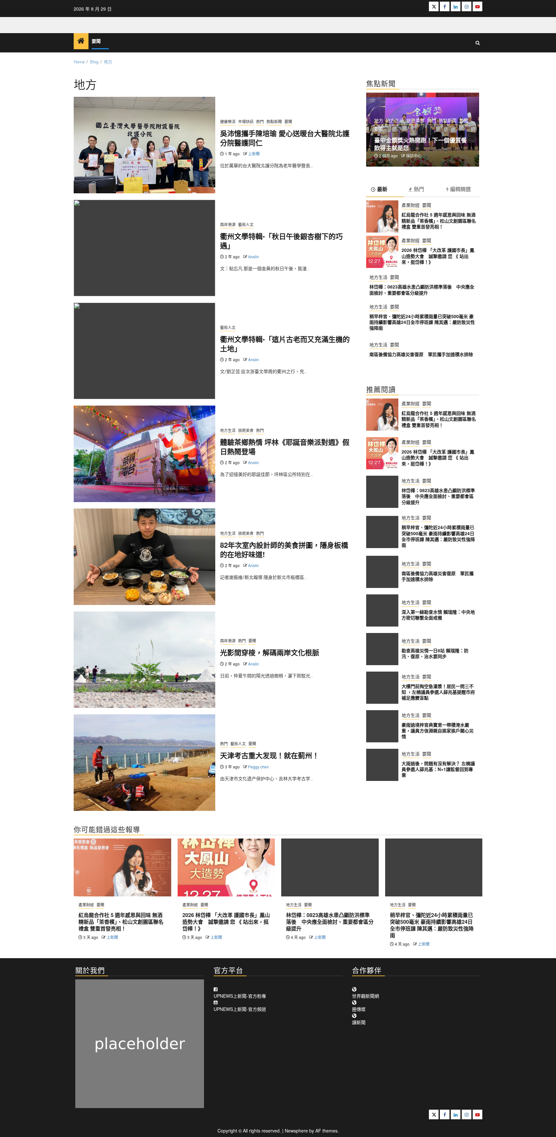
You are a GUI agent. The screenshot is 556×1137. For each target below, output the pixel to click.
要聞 (96, 41)
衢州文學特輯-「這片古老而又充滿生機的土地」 (285, 343)
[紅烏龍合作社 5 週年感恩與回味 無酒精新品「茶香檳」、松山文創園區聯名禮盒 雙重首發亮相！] (382, 216)
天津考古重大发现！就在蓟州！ (269, 755)
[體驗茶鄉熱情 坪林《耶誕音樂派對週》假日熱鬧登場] (144, 454)
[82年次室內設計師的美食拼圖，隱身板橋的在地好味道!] (144, 557)
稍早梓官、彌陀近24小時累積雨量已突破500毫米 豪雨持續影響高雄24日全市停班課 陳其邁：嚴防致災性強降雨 (422, 322)
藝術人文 (246, 224)
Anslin (253, 256)
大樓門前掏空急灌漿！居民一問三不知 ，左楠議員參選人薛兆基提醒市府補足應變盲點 (438, 692)
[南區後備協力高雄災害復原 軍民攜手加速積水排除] (382, 572)
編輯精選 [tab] (460, 189)
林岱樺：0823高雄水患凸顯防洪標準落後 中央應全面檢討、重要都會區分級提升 (421, 289)
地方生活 (228, 430)
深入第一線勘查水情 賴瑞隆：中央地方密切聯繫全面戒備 (438, 615)
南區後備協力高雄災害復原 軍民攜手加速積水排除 (421, 354)
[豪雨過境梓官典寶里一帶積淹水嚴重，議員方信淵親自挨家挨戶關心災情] (382, 726)
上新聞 (254, 153)
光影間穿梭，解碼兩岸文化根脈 (269, 652)
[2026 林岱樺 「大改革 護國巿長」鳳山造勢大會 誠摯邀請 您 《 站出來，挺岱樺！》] (382, 252)
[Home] (81, 40)
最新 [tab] (382, 189)
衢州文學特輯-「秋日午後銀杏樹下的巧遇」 (281, 241)
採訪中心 (414, 155)
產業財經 (411, 205)
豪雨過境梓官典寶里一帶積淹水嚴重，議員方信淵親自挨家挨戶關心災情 (438, 730)
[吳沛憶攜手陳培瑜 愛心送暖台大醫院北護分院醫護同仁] (144, 145)
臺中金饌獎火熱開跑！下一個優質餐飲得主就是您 (420, 144)
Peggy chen (258, 766)
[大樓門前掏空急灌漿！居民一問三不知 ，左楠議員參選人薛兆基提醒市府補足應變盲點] (382, 688)
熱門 (260, 121)
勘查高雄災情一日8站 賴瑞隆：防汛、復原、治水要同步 (435, 653)
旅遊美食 (246, 430)
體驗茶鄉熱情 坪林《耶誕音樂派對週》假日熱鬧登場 (284, 446)
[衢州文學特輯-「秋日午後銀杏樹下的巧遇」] (144, 248)
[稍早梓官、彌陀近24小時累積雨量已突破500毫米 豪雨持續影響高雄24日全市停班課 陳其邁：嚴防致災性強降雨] (382, 532)
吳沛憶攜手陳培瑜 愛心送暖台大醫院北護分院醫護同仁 (284, 138)
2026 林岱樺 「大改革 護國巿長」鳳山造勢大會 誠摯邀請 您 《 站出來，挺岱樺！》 (438, 256)
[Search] (478, 43)
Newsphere (296, 1130)
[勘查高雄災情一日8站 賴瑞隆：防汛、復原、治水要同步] (382, 649)
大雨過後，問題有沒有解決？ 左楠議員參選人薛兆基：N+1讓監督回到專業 (438, 769)
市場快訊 (246, 121)
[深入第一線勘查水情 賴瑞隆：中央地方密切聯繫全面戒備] (382, 610)
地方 (378, 120)
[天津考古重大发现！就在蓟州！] (144, 762)
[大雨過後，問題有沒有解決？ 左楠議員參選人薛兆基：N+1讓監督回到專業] (382, 765)
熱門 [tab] (419, 189)
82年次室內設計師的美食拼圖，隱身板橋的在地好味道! (284, 549)
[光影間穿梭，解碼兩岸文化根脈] (144, 659)
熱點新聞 (274, 121)
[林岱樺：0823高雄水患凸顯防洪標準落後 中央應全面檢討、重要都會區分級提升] (382, 492)
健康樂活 (228, 121)
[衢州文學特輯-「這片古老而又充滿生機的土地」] (144, 351)
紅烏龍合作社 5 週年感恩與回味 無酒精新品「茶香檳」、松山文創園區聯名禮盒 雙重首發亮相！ (439, 220)
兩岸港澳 (228, 224)
